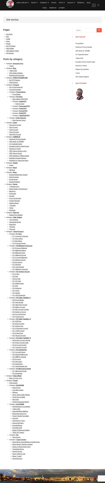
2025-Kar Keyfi (13, 82)
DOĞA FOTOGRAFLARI (20, 78)
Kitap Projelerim (14, 177)
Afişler (11, 208)
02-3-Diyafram (16, 265)
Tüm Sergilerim (13, 220)
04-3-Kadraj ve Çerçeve (19, 312)
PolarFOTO (23, 109)
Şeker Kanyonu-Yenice (19, 120)
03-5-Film (15, 286)
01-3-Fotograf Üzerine (19, 243)
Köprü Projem (16, 388)
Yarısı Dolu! (15, 399)
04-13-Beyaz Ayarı (17, 326)
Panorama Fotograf (15, 125)
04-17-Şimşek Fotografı (19, 347)
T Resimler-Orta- (14, 187)
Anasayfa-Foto (18, 64)
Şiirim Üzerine (16, 437)
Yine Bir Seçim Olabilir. (18, 397)
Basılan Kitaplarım (14, 182)
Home (8, 41)
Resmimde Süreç (17, 459)
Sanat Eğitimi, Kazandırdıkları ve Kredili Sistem (26, 442)
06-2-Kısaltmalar (17, 373)
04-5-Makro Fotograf (18, 307)
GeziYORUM (20, 404)
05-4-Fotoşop (16, 359)
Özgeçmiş (12, 229)
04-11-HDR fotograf (18, 331)
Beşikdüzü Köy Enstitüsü (16, 75)
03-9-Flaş (15, 276)
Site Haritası (10, 53)
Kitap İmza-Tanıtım (15, 149)
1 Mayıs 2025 (16, 409)
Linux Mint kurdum (17, 390)
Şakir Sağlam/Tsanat (12, 51)
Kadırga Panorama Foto (19, 414)
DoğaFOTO (22, 101)
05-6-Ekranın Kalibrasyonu (20, 354)
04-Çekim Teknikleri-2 (23, 319)
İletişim (61, 8)
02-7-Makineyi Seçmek (19, 255)
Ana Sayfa (9, 34)
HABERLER (52, 8)
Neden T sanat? (17, 456)
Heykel (53, 3)
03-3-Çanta (15, 291)
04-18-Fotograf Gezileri (19, 345)
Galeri (15, 123)
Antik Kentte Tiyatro (18, 421)
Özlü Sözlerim (13, 383)
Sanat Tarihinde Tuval (18, 454)
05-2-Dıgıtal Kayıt (17, 364)
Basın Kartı (12, 224)
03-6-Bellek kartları (18, 283)
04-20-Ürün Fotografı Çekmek (21, 340)
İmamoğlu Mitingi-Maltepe (20, 411)
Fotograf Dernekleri (15, 90)
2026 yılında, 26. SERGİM (16, 142)
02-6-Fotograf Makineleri (19, 258)
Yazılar (70, 3)
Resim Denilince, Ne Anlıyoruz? (18, 189)
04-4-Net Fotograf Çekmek (20, 310)
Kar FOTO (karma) (14, 80)
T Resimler (12, 205)
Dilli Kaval (12, 170)
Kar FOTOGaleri (10, 46)
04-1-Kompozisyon (18, 317)
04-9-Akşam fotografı (19, 336)
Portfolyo (19, 97)
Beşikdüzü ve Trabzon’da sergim (18, 160)
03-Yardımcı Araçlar (23, 272)
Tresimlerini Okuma (18, 449)
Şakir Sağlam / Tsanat (31, 473)
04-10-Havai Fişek (17, 333)
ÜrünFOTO (22, 113)
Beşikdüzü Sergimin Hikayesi (17, 158)
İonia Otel (15, 418)
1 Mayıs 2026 (13, 71)
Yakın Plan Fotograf (15, 134)
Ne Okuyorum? (13, 179)
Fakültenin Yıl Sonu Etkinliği (17, 139)
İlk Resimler (12, 194)
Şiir (17, 435)
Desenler (11, 196)
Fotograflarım (21, 92)
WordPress (57, 473)
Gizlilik (8, 39)
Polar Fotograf (13, 130)
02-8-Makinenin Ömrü (18, 253)
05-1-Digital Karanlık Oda (19, 366)
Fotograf (43, 3)
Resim (33, 3)
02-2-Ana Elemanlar (18, 267)
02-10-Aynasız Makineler (19, 248)
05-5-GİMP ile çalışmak (19, 357)
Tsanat (11, 66)
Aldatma (15, 392)
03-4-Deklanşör (17, 288)
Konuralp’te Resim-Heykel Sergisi (19, 146)
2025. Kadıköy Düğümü (16, 73)
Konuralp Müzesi (17, 425)
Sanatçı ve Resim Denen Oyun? (21, 447)
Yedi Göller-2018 (17, 428)
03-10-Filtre (15, 274)
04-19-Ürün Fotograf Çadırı (20, 343)
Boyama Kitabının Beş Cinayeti (18, 175)
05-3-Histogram (17, 362)
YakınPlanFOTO (24, 116)
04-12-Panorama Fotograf (20, 328)
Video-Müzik (17, 376)
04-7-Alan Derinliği (17, 302)
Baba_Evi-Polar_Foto (15, 378)
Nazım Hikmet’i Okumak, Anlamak (22, 444)
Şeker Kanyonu (21, 118)
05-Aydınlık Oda (21, 350)
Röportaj (80, 3)
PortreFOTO (23, 111)
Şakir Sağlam (22, 3)
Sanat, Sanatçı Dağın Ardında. (21, 395)
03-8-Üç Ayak (16, 279)
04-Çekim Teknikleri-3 (23, 338)
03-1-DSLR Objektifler (18, 295)
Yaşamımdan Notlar (15, 222)
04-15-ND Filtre (16, 321)
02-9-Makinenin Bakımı (19, 250)
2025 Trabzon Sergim (15, 153)
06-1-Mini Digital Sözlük (19, 371)
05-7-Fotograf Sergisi (18, 352)
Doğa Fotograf (19, 104)
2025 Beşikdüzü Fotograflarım (21, 407)
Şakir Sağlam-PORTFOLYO (20, 99)
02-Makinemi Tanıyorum (24, 246)
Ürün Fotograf (13, 127)
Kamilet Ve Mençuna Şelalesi (21, 430)
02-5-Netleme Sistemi (19, 260)
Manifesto (12, 191)
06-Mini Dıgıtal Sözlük (23, 369)
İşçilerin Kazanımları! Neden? (20, 402)
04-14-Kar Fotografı (18, 324)
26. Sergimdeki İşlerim (15, 144)
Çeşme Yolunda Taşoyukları (20, 416)
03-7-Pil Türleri (16, 281)
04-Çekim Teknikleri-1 (23, 298)
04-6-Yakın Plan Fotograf (19, 305)
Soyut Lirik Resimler (15, 198)
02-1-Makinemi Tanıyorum (20, 269)
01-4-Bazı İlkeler (17, 241)
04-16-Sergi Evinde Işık (16, 87)
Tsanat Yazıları (21, 440)
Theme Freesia (50, 473)
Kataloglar (12, 210)
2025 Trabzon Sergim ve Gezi (17, 151)
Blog (88, 3)
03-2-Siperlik (16, 293)
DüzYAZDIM (20, 385)
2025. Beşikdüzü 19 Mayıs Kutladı (19, 156)
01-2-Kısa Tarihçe (17, 239)
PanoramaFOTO (24, 106)
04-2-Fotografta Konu (19, 314)
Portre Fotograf (14, 132)
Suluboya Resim (14, 203)
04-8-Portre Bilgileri (18, 300)
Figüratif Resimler (14, 201)
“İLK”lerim (12, 227)
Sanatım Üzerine (17, 451)
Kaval (45, 8)
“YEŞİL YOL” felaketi (18, 432)
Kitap (61, 3)
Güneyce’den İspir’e (18, 423)
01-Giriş (19, 234)
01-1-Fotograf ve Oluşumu (20, 236)
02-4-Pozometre (17, 262)
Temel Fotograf (18, 231)
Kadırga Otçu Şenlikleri (16, 215)
